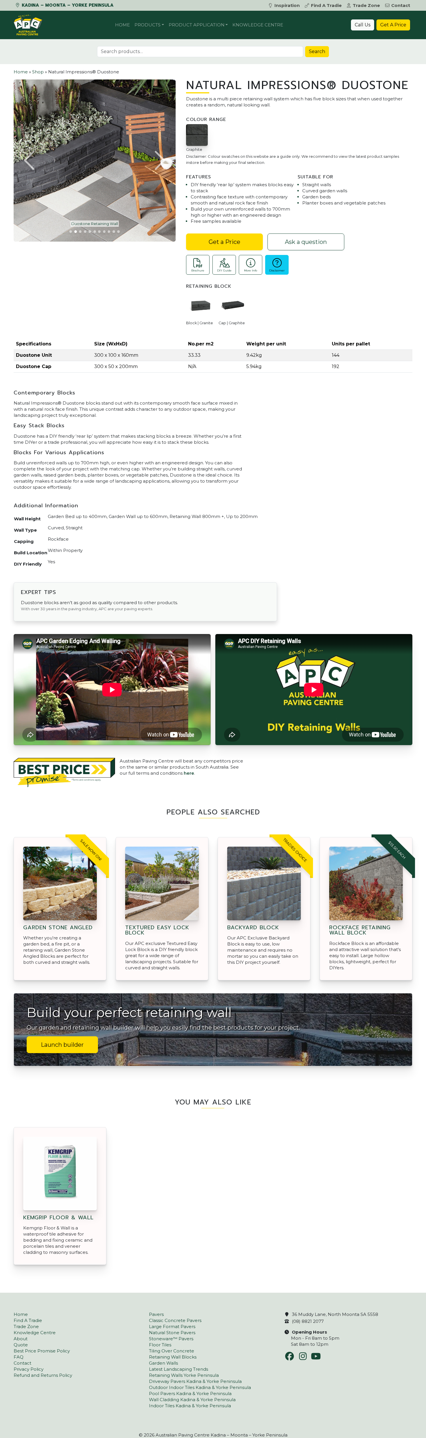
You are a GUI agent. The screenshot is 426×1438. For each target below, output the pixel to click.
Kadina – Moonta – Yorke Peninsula (67, 5)
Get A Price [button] (393, 25)
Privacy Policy (28, 1369)
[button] (30, 160)
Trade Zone (366, 5)
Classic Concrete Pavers (175, 1320)
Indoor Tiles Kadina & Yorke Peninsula (190, 1405)
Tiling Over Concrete (171, 1351)
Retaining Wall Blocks (172, 1357)
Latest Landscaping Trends (178, 1369)
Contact (400, 5)
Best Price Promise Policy (42, 1351)
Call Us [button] (362, 25)
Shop (38, 72)
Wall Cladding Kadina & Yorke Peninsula (192, 1399)
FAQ (18, 1357)
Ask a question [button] (306, 241)
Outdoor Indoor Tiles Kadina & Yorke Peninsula (200, 1387)
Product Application (197, 25)
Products (147, 25)
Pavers (156, 1314)
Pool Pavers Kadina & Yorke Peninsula (190, 1393)
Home (122, 25)
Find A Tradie (326, 5)
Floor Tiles (160, 1345)
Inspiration (287, 5)
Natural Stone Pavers (172, 1332)
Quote (21, 1345)
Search (317, 51)
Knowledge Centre (257, 25)
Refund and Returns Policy (43, 1375)
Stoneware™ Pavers (171, 1338)
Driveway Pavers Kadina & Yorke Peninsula (195, 1381)
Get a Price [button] (224, 241)
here (189, 773)
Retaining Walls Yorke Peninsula (184, 1375)
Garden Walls (163, 1363)
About (21, 1338)
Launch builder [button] (62, 1044)
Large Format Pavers (172, 1326)
